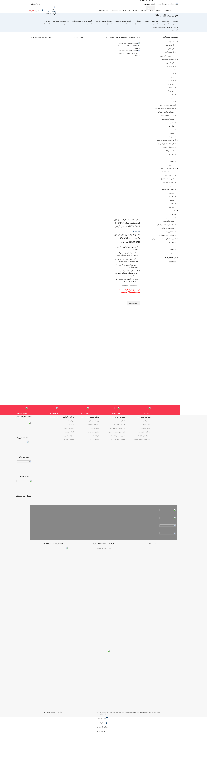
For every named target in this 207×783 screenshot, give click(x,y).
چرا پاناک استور (69, 428)
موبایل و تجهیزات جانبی (117, 439)
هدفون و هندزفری (119, 424)
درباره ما (71, 421)
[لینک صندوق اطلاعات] (103, 6)
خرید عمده (95, 435)
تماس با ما (70, 424)
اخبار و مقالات (69, 432)
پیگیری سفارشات (93, 432)
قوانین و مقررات (68, 439)
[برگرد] (180, 16)
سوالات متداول (69, 435)
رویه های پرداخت (93, 424)
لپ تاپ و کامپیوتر (144, 432)
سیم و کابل (146, 421)
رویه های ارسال (94, 421)
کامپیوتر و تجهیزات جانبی (117, 435)
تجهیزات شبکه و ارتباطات (142, 439)
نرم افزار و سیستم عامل (117, 428)
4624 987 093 (51, 13)
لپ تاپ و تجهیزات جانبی (117, 432)
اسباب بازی (121, 421)
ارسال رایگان (95, 428)
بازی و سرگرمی (145, 424)
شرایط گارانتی (94, 439)
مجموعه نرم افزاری (144, 435)
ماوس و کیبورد (145, 428)
